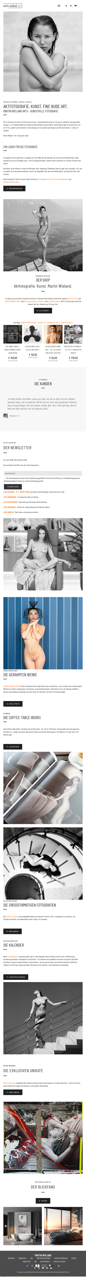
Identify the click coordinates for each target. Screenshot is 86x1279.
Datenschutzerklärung (58, 662)
